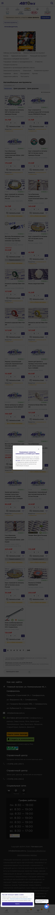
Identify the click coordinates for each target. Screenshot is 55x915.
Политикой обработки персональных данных (20, 898)
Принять (17, 903)
